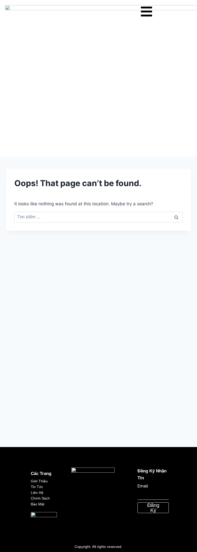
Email (142, 486)
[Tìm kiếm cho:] (98, 216)
